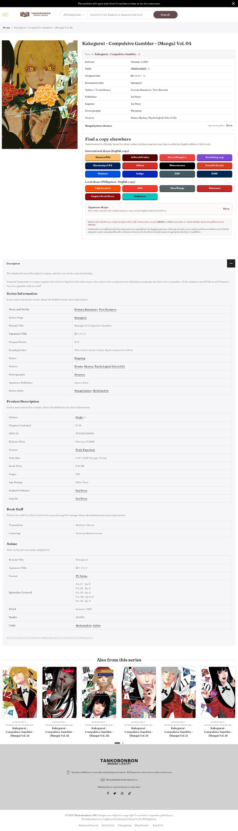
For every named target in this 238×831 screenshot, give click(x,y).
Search (165, 14)
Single (79, 417)
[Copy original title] (144, 76)
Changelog (124, 825)
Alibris (140, 165)
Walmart (103, 173)
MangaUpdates (82, 390)
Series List (108, 825)
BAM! (214, 173)
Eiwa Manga (177, 188)
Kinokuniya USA (102, 165)
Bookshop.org (214, 157)
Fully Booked (102, 188)
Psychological (103, 366)
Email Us (158, 825)
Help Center (142, 825)
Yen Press (81, 490)
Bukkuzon (140, 196)
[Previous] (6, 703)
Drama (78, 366)
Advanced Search (88, 825)
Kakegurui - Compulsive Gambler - (117, 54)
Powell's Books (214, 165)
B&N (177, 173)
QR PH (160, 222)
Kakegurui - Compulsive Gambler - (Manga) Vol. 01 (59, 732)
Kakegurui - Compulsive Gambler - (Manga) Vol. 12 (20, 732)
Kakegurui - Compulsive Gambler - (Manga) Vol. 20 (99, 732)
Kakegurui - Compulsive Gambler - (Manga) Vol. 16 (139, 732)
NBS (140, 188)
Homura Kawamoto (86, 309)
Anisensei (214, 188)
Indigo (140, 173)
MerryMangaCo (177, 157)
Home (6, 27)
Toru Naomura (107, 309)
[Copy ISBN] (149, 69)
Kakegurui (80, 317)
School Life (118, 366)
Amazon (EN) (102, 157)
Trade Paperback (85, 449)
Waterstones (177, 165)
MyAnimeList (101, 390)
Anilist (96, 625)
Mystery (88, 366)
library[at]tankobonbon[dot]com (122, 779)
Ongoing (79, 358)
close (5, 3)
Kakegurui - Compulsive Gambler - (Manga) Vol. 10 (218, 732)
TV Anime (81, 575)
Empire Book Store (102, 196)
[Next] (231, 703)
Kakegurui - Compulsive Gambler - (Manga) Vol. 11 (178, 732)
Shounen (136, 110)
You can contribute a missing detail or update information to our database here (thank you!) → (50, 637)
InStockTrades (140, 157)
